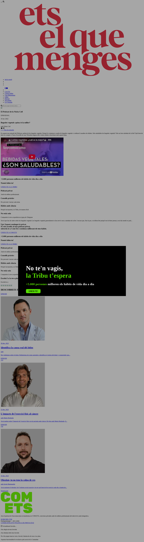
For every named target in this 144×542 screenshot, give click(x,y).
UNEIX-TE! (33, 291)
